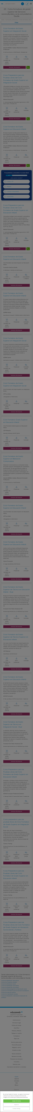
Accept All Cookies (16, 1101)
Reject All (16, 1104)
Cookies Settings (16, 1108)
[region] (16, 1101)
